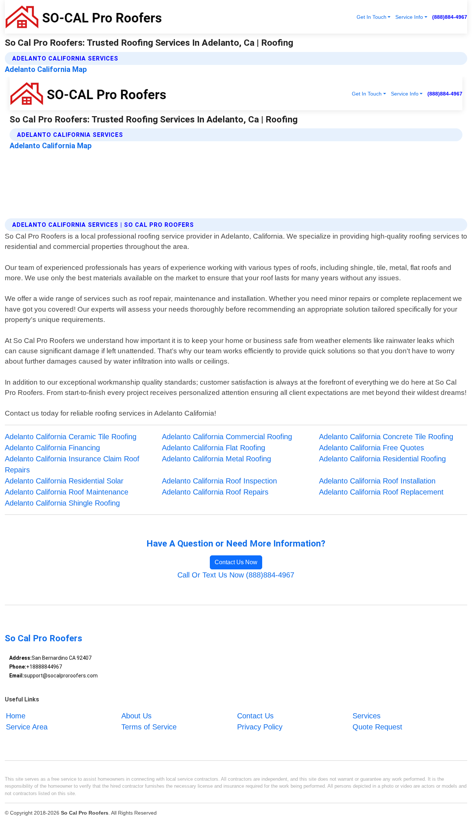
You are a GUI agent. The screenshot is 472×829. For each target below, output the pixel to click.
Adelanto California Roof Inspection (219, 481)
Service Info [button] (409, 17)
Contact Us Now (236, 562)
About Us (136, 716)
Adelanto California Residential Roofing (382, 459)
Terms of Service (149, 727)
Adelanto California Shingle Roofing (62, 503)
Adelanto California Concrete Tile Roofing (386, 437)
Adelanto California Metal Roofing (216, 459)
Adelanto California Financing (52, 448)
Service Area (27, 727)
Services (367, 716)
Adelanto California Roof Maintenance (66, 492)
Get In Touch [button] (371, 17)
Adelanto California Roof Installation (377, 481)
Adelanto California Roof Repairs (215, 492)
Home (15, 716)
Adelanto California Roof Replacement (381, 492)
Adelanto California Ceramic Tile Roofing (70, 437)
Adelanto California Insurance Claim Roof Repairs (72, 464)
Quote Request (377, 727)
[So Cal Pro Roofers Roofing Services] (83, 17)
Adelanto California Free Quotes (371, 448)
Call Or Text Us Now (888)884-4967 (235, 575)
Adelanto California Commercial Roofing (227, 437)
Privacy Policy (259, 727)
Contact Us (255, 716)
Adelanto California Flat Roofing (213, 448)
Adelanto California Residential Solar (64, 481)
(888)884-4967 (449, 17)
